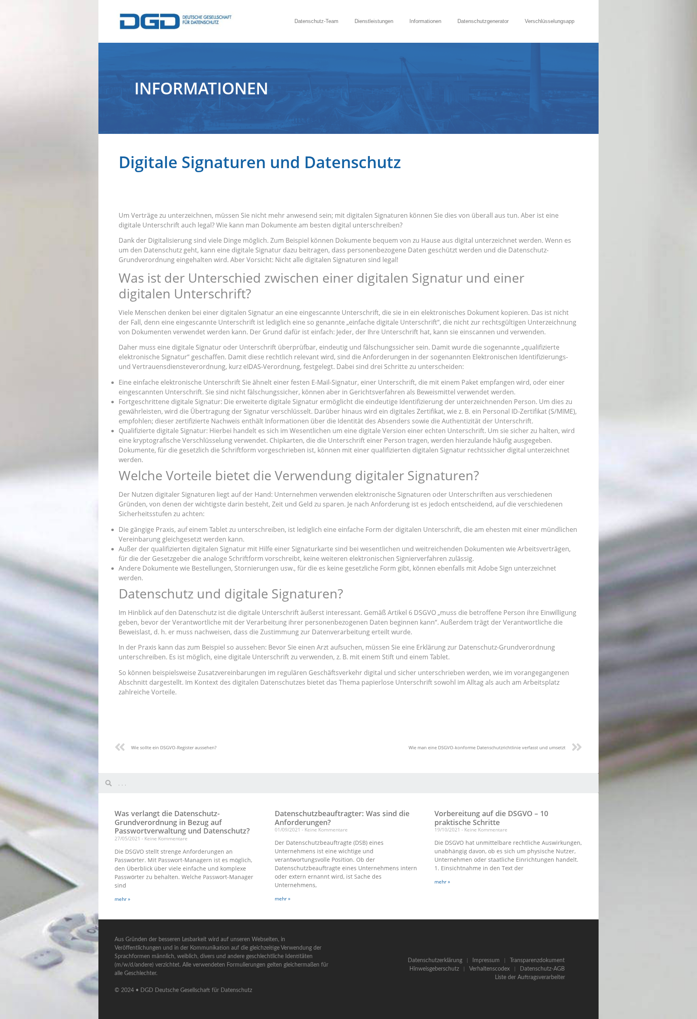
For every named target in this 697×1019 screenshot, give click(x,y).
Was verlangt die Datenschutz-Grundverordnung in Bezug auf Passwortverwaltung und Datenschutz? (182, 822)
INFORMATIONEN (201, 88)
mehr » (122, 899)
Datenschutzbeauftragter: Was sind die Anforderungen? (342, 818)
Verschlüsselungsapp (549, 21)
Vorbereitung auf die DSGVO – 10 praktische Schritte (491, 818)
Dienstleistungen (374, 21)
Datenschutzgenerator (483, 21)
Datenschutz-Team (316, 21)
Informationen (425, 21)
